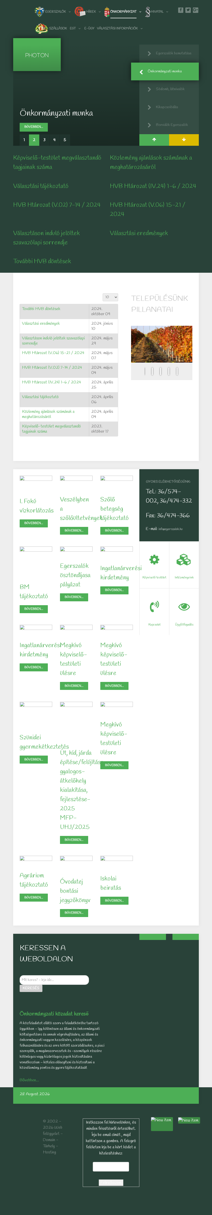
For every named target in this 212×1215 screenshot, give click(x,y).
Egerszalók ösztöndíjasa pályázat (75, 575)
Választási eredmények (139, 233)
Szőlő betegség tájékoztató (114, 509)
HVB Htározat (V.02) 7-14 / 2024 (57, 205)
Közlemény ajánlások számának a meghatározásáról (48, 414)
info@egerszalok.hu (170, 529)
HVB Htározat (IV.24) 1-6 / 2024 (153, 186)
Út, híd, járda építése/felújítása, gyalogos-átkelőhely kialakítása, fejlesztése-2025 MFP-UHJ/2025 (82, 790)
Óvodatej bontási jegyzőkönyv (75, 891)
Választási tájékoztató (41, 186)
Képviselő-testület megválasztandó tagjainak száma (51, 429)
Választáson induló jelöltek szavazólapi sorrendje (53, 341)
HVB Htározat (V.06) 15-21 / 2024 (53, 353)
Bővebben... (33, 127)
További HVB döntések (42, 262)
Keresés (31, 988)
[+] (152, 937)
